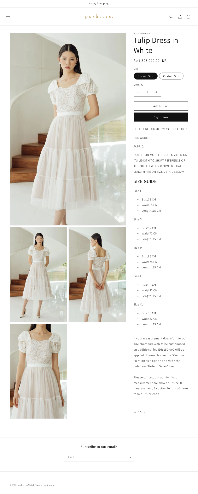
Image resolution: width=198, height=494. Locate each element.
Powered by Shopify (45, 485)
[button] (8, 16)
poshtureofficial (26, 485)
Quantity (138, 84)
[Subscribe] (129, 457)
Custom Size (171, 76)
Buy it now (161, 117)
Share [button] (141, 411)
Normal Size (146, 76)
